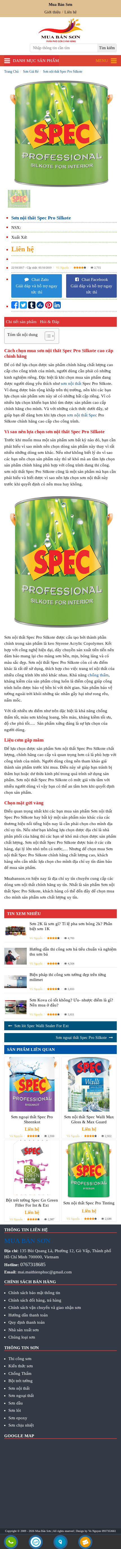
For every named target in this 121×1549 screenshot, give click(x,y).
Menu (102, 60)
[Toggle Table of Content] (47, 336)
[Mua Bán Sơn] (60, 1542)
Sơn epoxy (17, 1418)
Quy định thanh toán (26, 1322)
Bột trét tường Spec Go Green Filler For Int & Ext (32, 1202)
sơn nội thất (71, 383)
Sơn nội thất (19, 1388)
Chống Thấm (20, 1373)
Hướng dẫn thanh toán (28, 1315)
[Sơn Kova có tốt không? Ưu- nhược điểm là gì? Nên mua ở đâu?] (15, 1007)
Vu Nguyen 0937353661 (102, 1531)
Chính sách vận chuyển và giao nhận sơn (44, 1307)
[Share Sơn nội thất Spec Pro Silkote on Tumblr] (31, 306)
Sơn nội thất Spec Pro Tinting (89, 1203)
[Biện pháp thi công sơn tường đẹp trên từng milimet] (15, 981)
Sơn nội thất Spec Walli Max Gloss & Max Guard (89, 1119)
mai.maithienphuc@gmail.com (45, 1272)
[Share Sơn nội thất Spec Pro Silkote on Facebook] (15, 306)
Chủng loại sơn (21, 1337)
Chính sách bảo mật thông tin (34, 1292)
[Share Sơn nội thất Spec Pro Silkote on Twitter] (23, 306)
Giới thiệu (52, 12)
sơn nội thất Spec (82, 415)
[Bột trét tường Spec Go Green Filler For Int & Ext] (32, 1167)
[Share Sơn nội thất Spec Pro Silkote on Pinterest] (48, 306)
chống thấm (98, 675)
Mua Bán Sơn (43, 1531)
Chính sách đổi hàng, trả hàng (34, 1300)
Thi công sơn (20, 1358)
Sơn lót (14, 1410)
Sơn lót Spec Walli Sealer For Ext (41, 1026)
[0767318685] (11, 1542)
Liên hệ (70, 12)
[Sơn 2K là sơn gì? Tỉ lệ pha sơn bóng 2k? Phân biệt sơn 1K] (15, 930)
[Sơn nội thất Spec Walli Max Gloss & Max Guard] (89, 1084)
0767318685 (33, 1264)
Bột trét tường (20, 1381)
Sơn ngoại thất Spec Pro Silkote (81, 1038)
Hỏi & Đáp (49, 321)
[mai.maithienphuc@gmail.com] (85, 1542)
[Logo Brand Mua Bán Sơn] (60, 30)
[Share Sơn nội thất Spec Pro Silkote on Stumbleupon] (40, 306)
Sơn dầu (15, 1403)
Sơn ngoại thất (21, 1395)
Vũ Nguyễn (62, 267)
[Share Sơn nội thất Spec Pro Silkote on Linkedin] (57, 306)
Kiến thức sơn (20, 1366)
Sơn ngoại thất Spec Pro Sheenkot (32, 1119)
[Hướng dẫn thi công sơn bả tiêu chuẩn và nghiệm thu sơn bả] (15, 956)
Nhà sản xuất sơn (23, 1330)
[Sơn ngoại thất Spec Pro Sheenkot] (32, 1084)
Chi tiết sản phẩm (21, 321)
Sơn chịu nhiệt (21, 1425)
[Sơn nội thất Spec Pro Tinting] (89, 1168)
